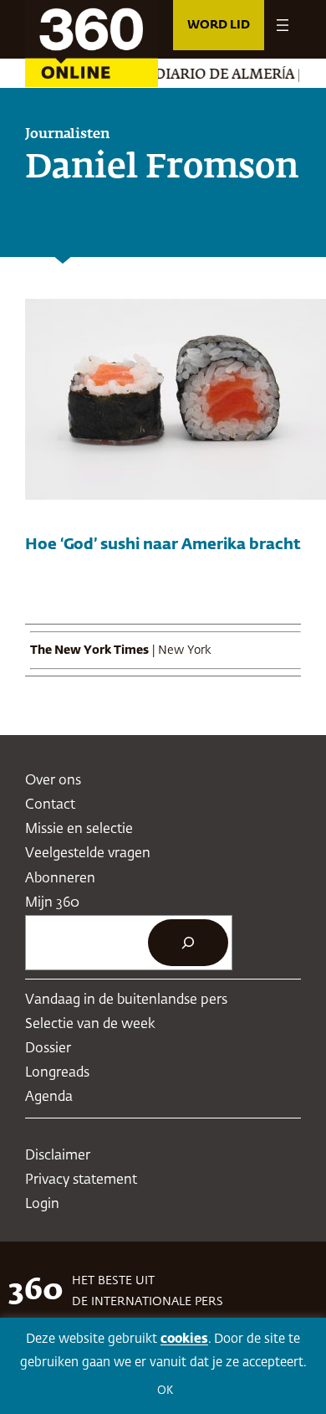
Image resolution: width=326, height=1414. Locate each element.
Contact (50, 805)
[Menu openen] (283, 25)
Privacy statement (81, 1180)
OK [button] (165, 1391)
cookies (184, 1339)
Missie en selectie (79, 829)
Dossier (48, 1048)
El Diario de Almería (205, 75)
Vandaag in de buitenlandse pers (126, 1000)
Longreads (57, 1073)
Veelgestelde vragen (87, 853)
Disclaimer (57, 1156)
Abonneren (60, 879)
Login (42, 1204)
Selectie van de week (90, 1024)
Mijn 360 (52, 903)
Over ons (53, 781)
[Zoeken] (188, 942)
